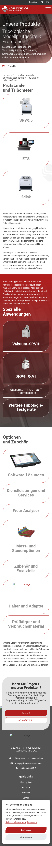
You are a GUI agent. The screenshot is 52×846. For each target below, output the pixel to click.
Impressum (32, 822)
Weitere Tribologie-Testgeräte (26, 407)
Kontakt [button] (25, 713)
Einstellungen (25, 837)
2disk (26, 197)
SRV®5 (26, 120)
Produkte (12, 66)
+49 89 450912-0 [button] (25, 720)
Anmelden (33, 2)
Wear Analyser (26, 510)
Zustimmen (26, 830)
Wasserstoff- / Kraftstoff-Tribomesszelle (26, 391)
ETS (26, 158)
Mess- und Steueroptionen (26, 548)
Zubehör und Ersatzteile (26, 568)
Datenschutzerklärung (15, 822)
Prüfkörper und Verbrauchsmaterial (26, 624)
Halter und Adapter (26, 606)
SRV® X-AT (26, 376)
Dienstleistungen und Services (26, 492)
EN (47, 2)
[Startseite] (20, 9)
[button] (48, 8)
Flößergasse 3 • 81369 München (28, 758)
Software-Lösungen (26, 475)
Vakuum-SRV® (26, 344)
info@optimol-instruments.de (28, 763)
